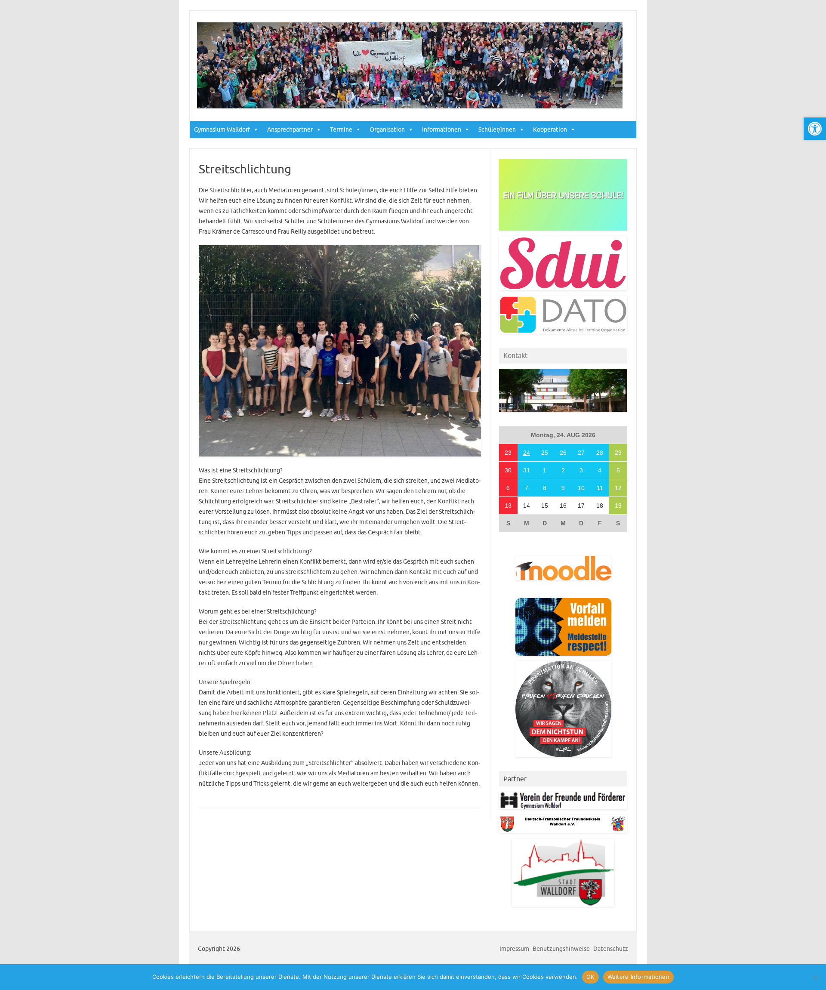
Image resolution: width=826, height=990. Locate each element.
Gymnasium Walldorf (222, 129)
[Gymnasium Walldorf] (410, 106)
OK (590, 976)
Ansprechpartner (290, 129)
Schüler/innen (497, 129)
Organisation (387, 129)
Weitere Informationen (638, 976)
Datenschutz (610, 948)
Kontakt (515, 355)
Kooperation (550, 129)
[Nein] (815, 977)
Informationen (441, 129)
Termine (341, 129)
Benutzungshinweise (561, 948)
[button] (815, 128)
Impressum (514, 948)
